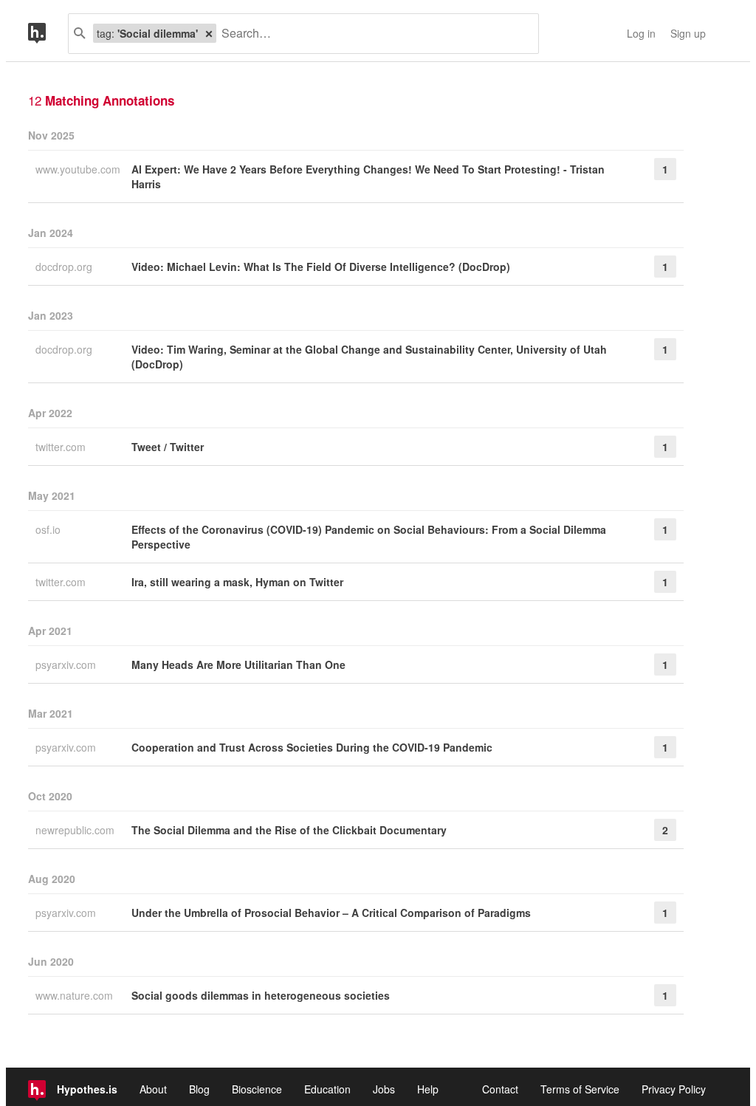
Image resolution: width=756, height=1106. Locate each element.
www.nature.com (75, 995)
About (153, 1089)
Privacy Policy (674, 1089)
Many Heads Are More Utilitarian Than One (238, 664)
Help (428, 1089)
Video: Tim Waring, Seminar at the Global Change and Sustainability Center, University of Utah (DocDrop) (369, 356)
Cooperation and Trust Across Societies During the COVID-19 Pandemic (311, 747)
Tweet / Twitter (167, 446)
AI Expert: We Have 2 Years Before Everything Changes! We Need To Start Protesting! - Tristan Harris (368, 176)
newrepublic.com (76, 829)
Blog (199, 1089)
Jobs (384, 1089)
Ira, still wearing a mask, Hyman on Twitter (237, 581)
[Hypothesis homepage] (48, 33)
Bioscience (257, 1089)
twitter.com (62, 446)
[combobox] (371, 33)
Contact (500, 1089)
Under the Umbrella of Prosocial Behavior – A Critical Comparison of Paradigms (331, 912)
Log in (641, 33)
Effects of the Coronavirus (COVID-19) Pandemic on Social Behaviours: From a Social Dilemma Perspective (368, 537)
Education (327, 1089)
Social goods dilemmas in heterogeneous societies (260, 995)
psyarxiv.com (67, 664)
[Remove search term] (209, 33)
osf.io (49, 529)
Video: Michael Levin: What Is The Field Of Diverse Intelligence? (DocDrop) (320, 266)
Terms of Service (579, 1089)
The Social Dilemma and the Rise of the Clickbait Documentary (289, 829)
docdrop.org (65, 266)
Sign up (688, 33)
